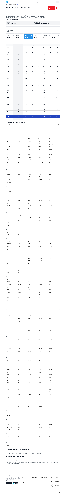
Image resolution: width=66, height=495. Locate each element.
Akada (29, 139)
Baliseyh (8, 174)
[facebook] (55, 493)
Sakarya (8, 367)
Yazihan (50, 424)
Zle (28, 436)
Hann (18, 258)
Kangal (50, 281)
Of (7, 339)
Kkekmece (19, 292)
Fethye (29, 232)
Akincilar (29, 141)
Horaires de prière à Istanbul (55, 487)
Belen (18, 176)
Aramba (50, 154)
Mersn (29, 318)
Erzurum (50, 222)
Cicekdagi (9, 191)
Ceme (29, 189)
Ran (7, 360)
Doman (50, 206)
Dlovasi (29, 205)
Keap (50, 287)
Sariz (8, 372)
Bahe (29, 172)
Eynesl (8, 225)
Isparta (50, 270)
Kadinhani (29, 279)
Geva (39, 243)
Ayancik (39, 160)
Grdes (19, 248)
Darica (50, 198)
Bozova (50, 179)
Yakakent (19, 422)
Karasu (50, 284)
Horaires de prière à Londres (55, 478)
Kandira (39, 281)
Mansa (19, 316)
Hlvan (39, 261)
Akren (19, 143)
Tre (39, 394)
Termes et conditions (44, 477)
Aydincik (29, 162)
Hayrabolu (40, 260)
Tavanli (39, 389)
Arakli (29, 154)
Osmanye (50, 339)
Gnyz (8, 248)
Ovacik (19, 341)
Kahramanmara (51, 279)
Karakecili (50, 282)
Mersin (19, 318)
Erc (7, 220)
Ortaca (39, 339)
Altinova (19, 147)
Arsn (49, 157)
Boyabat (19, 179)
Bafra (8, 172)
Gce (28, 241)
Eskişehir (29, 223)
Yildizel (29, 427)
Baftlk (19, 172)
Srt (18, 379)
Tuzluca (50, 396)
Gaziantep (19, 241)
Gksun (19, 244)
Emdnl (50, 217)
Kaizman (8, 281)
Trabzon (29, 394)
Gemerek (19, 243)
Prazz (8, 353)
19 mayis (8, 130)
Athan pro (10, 2)
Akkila (39, 141)
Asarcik (19, 159)
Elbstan (29, 217)
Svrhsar (50, 382)
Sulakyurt (8, 380)
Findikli (39, 232)
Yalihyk (39, 422)
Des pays (21, 2)
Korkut (29, 294)
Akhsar (19, 141)
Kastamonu (40, 286)
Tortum (50, 392)
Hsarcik (19, 263)
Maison (17, 2)
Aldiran (8, 146)
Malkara (50, 315)
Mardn (29, 316)
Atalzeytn (19, 160)
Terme (39, 391)
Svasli (29, 382)
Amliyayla (8, 151)
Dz (38, 208)
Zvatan (8, 438)
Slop (49, 375)
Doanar (39, 205)
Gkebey (8, 244)
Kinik (50, 289)
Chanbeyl (50, 189)
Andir (50, 151)
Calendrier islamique (28, 2)
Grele (29, 248)
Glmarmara (51, 244)
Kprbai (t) (19, 295)
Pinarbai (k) (30, 351)
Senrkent (29, 374)
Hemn (19, 261)
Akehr (8, 141)
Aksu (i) (29, 143)
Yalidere (29, 422)
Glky (39, 244)
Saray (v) (29, 369)
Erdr (28, 220)
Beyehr (50, 176)
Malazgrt (40, 315)
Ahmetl (8, 139)
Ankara (19, 152)
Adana (29, 138)
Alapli (39, 144)
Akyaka (39, 143)
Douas (34, 2)
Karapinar (40, 284)
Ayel (49, 162)
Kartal (29, 286)
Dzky (50, 208)
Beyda (39, 176)
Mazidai (39, 316)
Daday (8, 198)
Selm (8, 374)
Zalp (8, 436)
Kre (39, 295)
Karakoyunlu (9, 284)
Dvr (28, 208)
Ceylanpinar (40, 189)
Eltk (39, 217)
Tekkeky (50, 389)
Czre (18, 191)
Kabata (8, 279)
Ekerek (39, 215)
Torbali (39, 392)
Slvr (7, 377)
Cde (8, 189)
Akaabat (19, 139)
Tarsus (29, 389)
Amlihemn (50, 149)
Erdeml (19, 220)
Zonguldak (51, 436)
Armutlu (19, 157)
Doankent (19, 206)
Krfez (50, 295)
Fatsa (8, 232)
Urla (28, 406)
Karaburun (19, 282)
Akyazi (50, 143)
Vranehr (8, 415)
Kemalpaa (40, 289)
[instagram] (59, 493)
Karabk (8, 282)
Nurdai (29, 330)
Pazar (29, 348)
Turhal (39, 396)
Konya (8, 294)
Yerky (19, 427)
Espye (50, 223)
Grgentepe (51, 248)
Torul (8, 394)
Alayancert (51, 144)
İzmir (18, 272)
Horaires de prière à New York (55, 480)
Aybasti (8, 162)
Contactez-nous (47, 2)
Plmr (49, 351)
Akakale (39, 139)
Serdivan (39, 374)
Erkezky (8, 222)
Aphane (50, 152)
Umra (18, 406)
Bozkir (29, 179)
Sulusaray (40, 380)
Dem (29, 200)
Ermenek (19, 222)
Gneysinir (50, 246)
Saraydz (39, 369)
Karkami (8, 286)
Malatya (29, 315)
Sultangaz (29, 380)
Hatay (19, 260)
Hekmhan (8, 261)
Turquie (14, 4)
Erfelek (50, 220)
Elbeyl (19, 217)
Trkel (8, 396)
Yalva (8, 424)
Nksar (8, 330)
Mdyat (50, 316)
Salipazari (29, 367)
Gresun (39, 248)
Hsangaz (8, 263)
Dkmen (8, 205)
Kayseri (29, 287)
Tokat (50, 391)
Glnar (8, 246)
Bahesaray (40, 172)
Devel (8, 203)
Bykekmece (9, 182)
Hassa (8, 260)
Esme (39, 223)
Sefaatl (29, 372)
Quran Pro (42, 480)
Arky (8, 157)
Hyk (28, 263)
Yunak (19, 429)
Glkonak (29, 244)
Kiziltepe (8, 292)
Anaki (29, 151)
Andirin (8, 152)
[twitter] (57, 493)
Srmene (8, 379)
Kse (18, 297)
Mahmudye (19, 315)
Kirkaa (39, 290)
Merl (8, 318)
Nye (8, 332)
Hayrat (50, 260)
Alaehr (29, 144)
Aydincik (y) (40, 162)
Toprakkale (30, 392)
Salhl (18, 367)
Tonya (19, 392)
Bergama (29, 176)
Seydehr (50, 374)
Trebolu (50, 394)
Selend (50, 372)
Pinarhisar (40, 351)
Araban (19, 154)
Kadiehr (19, 279)
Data (8, 200)
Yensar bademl (9, 427)
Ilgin (18, 270)
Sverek (39, 382)
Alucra (19, 149)
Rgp (39, 360)
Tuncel (19, 396)
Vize (49, 413)
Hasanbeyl (40, 258)
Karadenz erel (30, 282)
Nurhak (39, 330)
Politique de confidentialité (45, 478)
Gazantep (8, 241)
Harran (29, 258)
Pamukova (9, 348)
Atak (39, 159)
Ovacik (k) (30, 341)
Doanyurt (40, 206)
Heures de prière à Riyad (54, 484)
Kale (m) (19, 281)
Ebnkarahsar (9, 215)
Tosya (19, 394)
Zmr (39, 436)
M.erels (8, 315)
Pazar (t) (40, 348)
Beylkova (19, 177)
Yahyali (8, 422)
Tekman (8, 391)
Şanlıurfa (8, 445)
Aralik (39, 154)
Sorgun (50, 377)
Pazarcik (50, 348)
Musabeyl (19, 321)
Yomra (50, 427)
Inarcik (29, 270)
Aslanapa (29, 159)
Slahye (29, 375)
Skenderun (19, 375)
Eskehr (19, 223)
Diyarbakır (40, 203)
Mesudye (40, 318)
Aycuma (19, 162)
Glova (19, 246)
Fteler (8, 234)
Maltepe (8, 316)
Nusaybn (50, 330)
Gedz (50, 241)
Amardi (39, 149)
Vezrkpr (39, 413)
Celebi (19, 189)
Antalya (39, 152)
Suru (8, 382)
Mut (28, 321)
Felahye (19, 232)
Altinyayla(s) (40, 147)
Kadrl (39, 279)
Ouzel (8, 341)
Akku (50, 141)
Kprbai (8, 295)
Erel (39, 220)
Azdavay (8, 165)
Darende (29, 198)
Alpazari (39, 146)
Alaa (8, 144)
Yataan (19, 424)
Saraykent (50, 369)
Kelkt (29, 289)
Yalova (50, 422)
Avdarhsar (29, 160)
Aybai (50, 160)
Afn (39, 138)
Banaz (19, 174)
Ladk (8, 307)
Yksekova (40, 427)
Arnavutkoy (30, 157)
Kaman (29, 281)
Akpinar (8, 143)
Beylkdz (8, 177)
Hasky (50, 258)
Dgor (29, 203)
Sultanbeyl (19, 380)
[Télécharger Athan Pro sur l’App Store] (9, 483)
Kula (39, 297)
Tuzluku (8, 397)
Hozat (50, 261)
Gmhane (39, 246)
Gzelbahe (19, 249)
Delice (19, 200)
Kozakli (50, 294)
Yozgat (8, 429)
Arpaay (39, 157)
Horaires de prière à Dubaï (55, 481)
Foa (49, 232)
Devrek (19, 203)
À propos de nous (40, 2)
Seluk (18, 374)
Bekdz (8, 176)
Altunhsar (8, 149)
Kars (18, 286)
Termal (29, 391)
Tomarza (8, 392)
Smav (18, 377)
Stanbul (29, 379)
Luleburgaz (30, 307)
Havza (29, 260)
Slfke (39, 375)
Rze (49, 360)
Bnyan (39, 177)
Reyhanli (29, 360)
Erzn (39, 222)
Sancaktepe (9, 369)
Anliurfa (29, 152)
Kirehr (8, 290)
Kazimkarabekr (41, 287)
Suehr (50, 379)
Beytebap (29, 177)
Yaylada (39, 424)
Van (18, 413)
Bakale (50, 172)
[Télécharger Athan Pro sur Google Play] (15, 483)
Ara (7, 154)
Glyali (29, 246)
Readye (19, 360)
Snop (29, 377)
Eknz (8, 217)
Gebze (39, 241)
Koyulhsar (40, 294)
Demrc (50, 200)
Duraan (19, 208)
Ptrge (18, 353)
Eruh (29, 222)
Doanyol (29, 206)
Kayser (19, 287)
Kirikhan (19, 290)
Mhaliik (50, 318)
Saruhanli (19, 372)
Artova (8, 159)
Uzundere (40, 406)
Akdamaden (51, 139)
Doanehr (50, 205)
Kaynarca (8, 287)
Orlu (28, 339)
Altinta (29, 147)
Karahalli (39, 282)
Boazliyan (50, 177)
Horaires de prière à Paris (54, 477)
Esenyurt (8, 223)
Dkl (49, 203)
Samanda (40, 367)
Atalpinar (8, 160)
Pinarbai (19, 351)
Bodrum (8, 179)
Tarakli (19, 389)
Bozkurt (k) (40, 179)
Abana (8, 138)
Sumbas (50, 380)
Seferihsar (40, 372)
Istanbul (8, 272)
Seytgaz (8, 375)
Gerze (29, 243)
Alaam (19, 144)
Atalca (50, 159)
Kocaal (39, 292)
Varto (29, 413)
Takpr (8, 389)
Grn (7, 249)
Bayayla (29, 174)
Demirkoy (40, 200)
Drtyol (8, 208)
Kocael (50, 292)
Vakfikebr (8, 413)
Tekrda (19, 391)
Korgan (19, 294)
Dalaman (19, 198)
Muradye (8, 321)
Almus (29, 146)
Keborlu (8, 289)
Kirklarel (50, 290)
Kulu (49, 297)
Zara (18, 436)
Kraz (29, 295)
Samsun (50, 367)
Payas (19, 348)
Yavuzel (29, 424)
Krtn (8, 297)
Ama (29, 149)
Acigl (18, 138)
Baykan (50, 174)
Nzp (18, 332)
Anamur (39, 151)
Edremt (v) (19, 215)
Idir (7, 270)
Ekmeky (50, 215)
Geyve (50, 243)
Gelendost (9, 243)
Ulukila (8, 406)
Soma (39, 377)
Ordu (18, 339)
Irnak (39, 270)
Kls (28, 292)
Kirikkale (29, 290)
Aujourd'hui (9, 28)
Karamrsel (29, 284)
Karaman (19, 284)
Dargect (39, 198)
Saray (19, 369)
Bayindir (39, 174)
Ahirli (50, 138)
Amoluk (19, 151)
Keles (18, 289)
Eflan (29, 215)
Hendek (29, 261)
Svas (18, 382)
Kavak (50, 286)
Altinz (50, 147)
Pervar (8, 351)
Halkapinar (9, 258)
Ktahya (29, 297)
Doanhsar (8, 206)
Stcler (39, 379)
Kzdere (8, 300)
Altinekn (8, 147)
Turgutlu (29, 396)
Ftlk (18, 234)
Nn (18, 330)
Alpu (49, 146)
